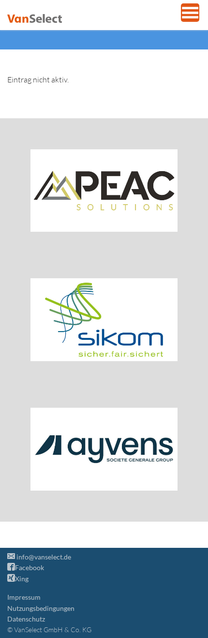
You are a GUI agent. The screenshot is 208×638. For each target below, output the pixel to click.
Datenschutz (26, 619)
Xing (22, 578)
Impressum (24, 597)
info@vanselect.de (43, 557)
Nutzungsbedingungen (40, 608)
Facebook (29, 567)
